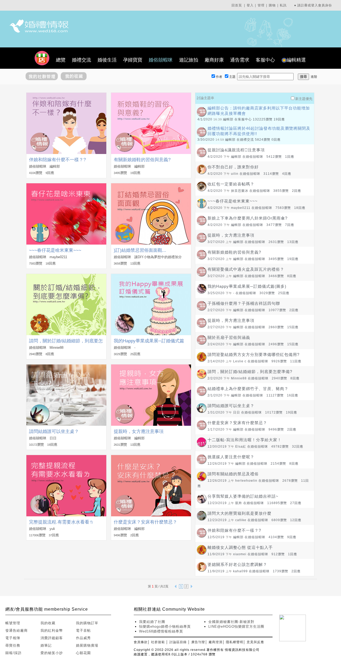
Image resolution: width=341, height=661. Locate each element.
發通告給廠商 (16, 630)
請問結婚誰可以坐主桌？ (54, 431)
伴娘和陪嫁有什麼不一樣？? (57, 159)
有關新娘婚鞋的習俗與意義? (142, 159)
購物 (272, 5)
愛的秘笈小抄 (51, 653)
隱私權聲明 (234, 642)
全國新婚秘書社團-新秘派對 (231, 622)
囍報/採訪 (13, 653)
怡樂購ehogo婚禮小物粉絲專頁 (165, 626)
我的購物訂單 (87, 623)
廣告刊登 (198, 642)
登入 (250, 5)
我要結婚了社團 (152, 622)
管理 (261, 5)
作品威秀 (83, 638)
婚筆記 (46, 645)
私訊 (283, 5)
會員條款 (141, 642)
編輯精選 (296, 60)
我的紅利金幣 (51, 630)
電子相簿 (12, 638)
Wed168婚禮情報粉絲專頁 (161, 631)
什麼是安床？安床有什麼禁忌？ (145, 522)
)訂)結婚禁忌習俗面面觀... (140, 250)
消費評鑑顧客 (51, 638)
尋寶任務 (12, 645)
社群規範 (158, 642)
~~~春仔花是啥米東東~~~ (55, 250)
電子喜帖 (83, 630)
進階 (314, 77)
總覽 (61, 60)
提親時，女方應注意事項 (139, 431)
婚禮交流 (81, 60)
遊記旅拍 (188, 60)
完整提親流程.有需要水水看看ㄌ (61, 522)
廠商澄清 (215, 642)
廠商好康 (214, 60)
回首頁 (237, 5)
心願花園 (83, 653)
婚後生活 (107, 60)
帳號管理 (12, 623)
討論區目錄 (178, 642)
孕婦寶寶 (132, 60)
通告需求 (239, 60)
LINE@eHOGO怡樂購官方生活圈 (236, 626)
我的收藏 (47, 623)
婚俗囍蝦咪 (161, 60)
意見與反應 (255, 642)
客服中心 (265, 60)
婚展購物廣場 (87, 645)
